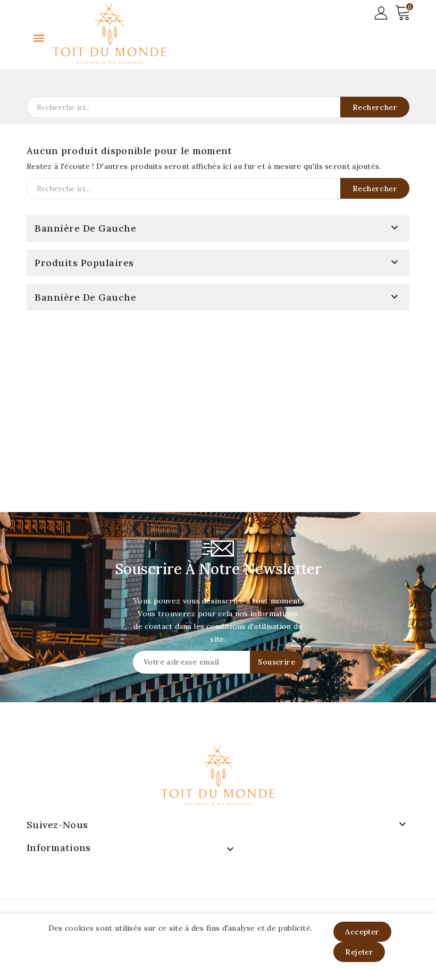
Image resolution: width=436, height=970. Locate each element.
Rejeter (359, 952)
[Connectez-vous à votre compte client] (381, 12)
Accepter (362, 932)
